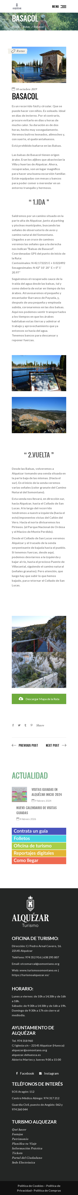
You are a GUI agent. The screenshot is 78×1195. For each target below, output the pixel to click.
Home (16, 26)
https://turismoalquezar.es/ (30, 975)
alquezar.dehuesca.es (26, 1054)
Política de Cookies (31, 1185)
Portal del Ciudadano (27, 1158)
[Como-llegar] (39, 860)
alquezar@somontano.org (29, 1050)
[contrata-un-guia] (39, 831)
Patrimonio (20, 1139)
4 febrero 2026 (28, 819)
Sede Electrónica (23, 1162)
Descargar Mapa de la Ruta (42, 699)
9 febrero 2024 (43, 800)
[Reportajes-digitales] (39, 853)
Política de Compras (47, 1190)
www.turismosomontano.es (38, 970)
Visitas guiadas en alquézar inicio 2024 (47, 792)
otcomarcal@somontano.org (39, 963)
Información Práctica (27, 1148)
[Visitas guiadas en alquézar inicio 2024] (19, 794)
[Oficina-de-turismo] (39, 845)
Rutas (26, 26)
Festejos (17, 1134)
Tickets (17, 1153)
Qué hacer (19, 1129)
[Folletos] (39, 838)
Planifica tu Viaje (24, 1144)
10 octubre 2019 (26, 89)
